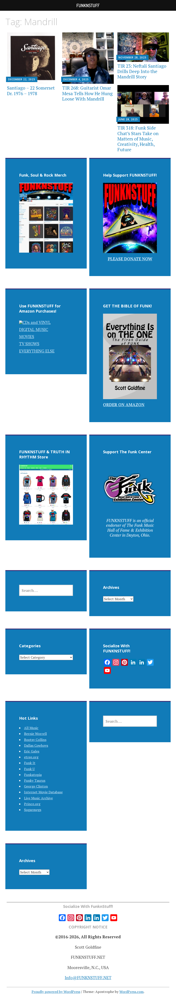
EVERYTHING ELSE (37, 351)
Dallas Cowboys (36, 745)
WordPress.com (131, 991)
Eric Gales (31, 751)
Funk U (29, 768)
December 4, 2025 (76, 79)
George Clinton (36, 786)
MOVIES (26, 336)
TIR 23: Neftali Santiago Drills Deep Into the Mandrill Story (141, 71)
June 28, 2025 (128, 119)
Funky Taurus (34, 780)
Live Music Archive (38, 798)
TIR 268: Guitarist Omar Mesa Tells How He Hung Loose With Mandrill (87, 93)
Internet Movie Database (43, 792)
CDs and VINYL (37, 322)
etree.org (31, 757)
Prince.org (32, 804)
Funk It (29, 762)
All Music (31, 727)
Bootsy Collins (35, 739)
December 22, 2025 (21, 79)
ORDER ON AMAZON (123, 404)
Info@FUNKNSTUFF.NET (88, 977)
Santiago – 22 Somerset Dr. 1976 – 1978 (31, 90)
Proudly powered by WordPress (56, 991)
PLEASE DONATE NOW (130, 258)
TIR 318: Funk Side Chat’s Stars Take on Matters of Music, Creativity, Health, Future (138, 139)
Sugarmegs (32, 809)
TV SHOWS (29, 343)
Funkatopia (33, 774)
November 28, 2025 (132, 57)
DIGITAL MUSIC (33, 329)
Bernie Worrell (35, 733)
